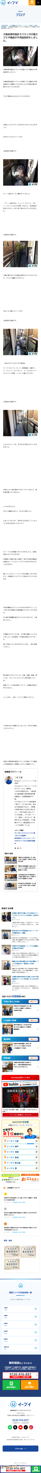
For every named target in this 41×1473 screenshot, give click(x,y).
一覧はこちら (33, 1001)
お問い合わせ (20, 1465)
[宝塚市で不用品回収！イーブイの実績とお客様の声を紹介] (6, 949)
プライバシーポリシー (20, 1463)
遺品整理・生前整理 (12, 871)
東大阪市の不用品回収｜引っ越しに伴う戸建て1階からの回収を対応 (27, 885)
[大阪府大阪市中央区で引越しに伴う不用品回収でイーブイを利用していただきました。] (6, 980)
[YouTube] (20, 848)
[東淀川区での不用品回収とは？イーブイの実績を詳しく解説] (6, 934)
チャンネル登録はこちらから (20, 1115)
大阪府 (31, 25)
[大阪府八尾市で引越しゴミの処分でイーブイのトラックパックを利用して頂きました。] (6, 917)
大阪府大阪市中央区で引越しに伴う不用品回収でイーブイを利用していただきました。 (25, 979)
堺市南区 (4, 27)
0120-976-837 (20, 1420)
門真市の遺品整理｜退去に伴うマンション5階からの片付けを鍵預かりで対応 (27, 868)
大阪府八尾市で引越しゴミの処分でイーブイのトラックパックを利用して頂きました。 (25, 915)
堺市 (35, 25)
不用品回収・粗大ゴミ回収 (10, 862)
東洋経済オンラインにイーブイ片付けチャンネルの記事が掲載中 (25, 840)
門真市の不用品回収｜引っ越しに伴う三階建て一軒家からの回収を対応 (27, 859)
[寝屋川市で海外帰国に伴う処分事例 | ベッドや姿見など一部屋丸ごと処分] (6, 965)
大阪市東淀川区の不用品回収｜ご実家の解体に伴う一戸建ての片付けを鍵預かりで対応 (27, 876)
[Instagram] (18, 848)
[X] (15, 848)
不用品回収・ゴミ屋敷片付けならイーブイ (14, 25)
